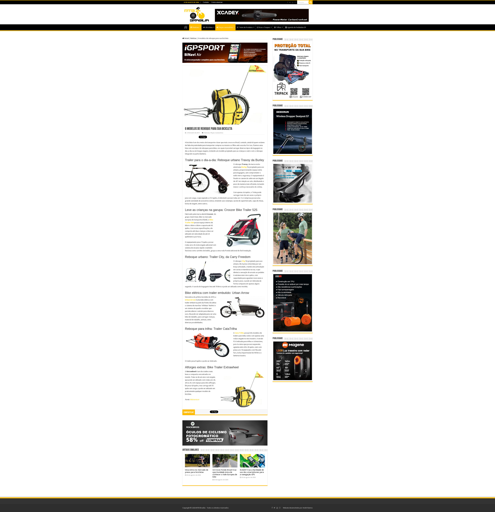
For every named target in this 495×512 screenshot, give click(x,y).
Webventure (194, 399)
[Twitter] (290, 2)
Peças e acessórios (226, 27)
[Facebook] (287, 2)
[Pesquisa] (311, 2)
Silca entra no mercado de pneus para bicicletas (196, 471)
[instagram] (295, 2)
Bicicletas (209, 27)
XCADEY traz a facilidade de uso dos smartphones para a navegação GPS (252, 472)
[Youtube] (293, 2)
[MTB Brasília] (196, 14)
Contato (206, 2)
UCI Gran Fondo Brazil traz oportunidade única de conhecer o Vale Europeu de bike (224, 473)
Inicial (186, 38)
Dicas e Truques (264, 27)
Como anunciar (217, 2)
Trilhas (278, 27)
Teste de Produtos (246, 27)
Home (185, 27)
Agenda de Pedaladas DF (296, 27)
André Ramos (308, 508)
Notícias (196, 27)
